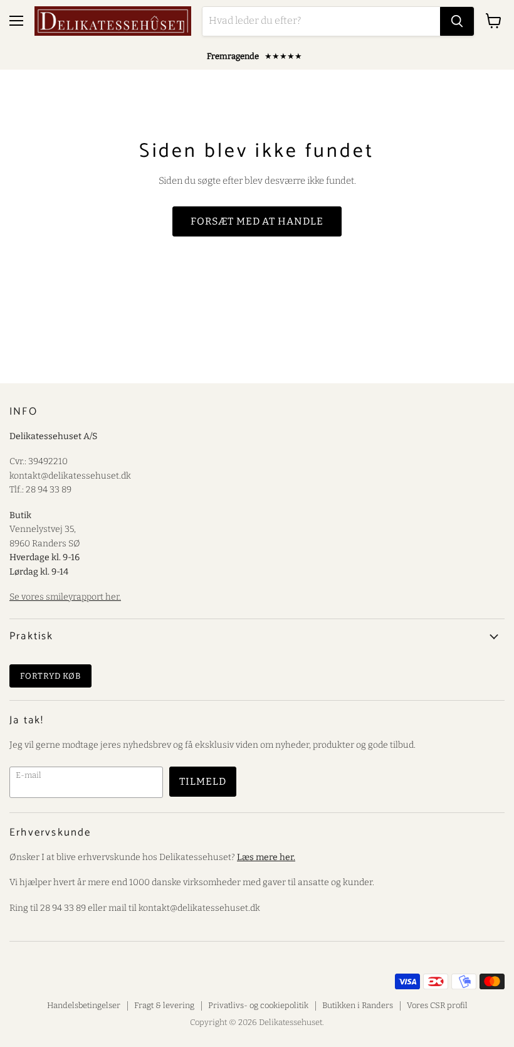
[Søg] (457, 21)
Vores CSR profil (437, 1005)
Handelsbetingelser (83, 1005)
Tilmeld (202, 781)
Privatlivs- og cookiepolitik (258, 1005)
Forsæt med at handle (257, 221)
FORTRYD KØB (50, 676)
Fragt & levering (164, 1005)
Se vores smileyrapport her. (65, 597)
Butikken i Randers (357, 1005)
